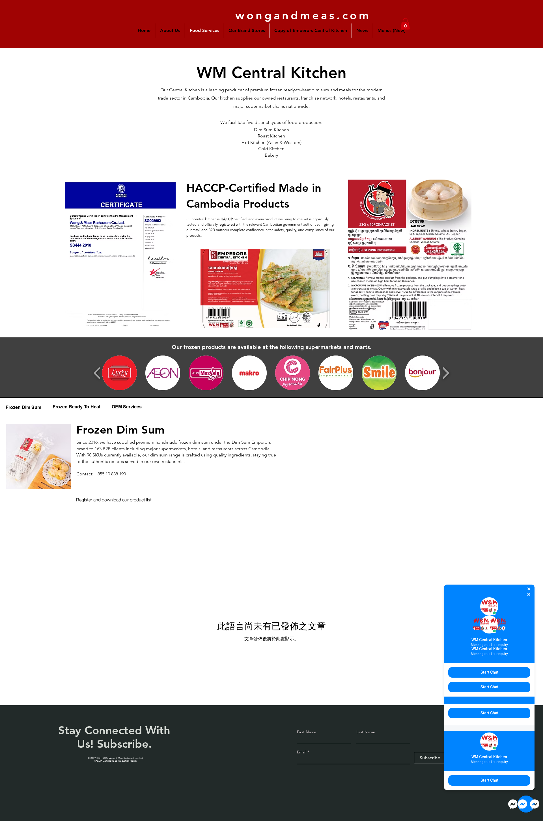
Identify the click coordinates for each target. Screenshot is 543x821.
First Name (306, 732)
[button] (247, 30)
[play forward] (445, 373)
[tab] (23, 407)
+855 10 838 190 (110, 474)
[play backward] (97, 373)
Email (302, 752)
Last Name (365, 732)
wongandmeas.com (303, 15)
